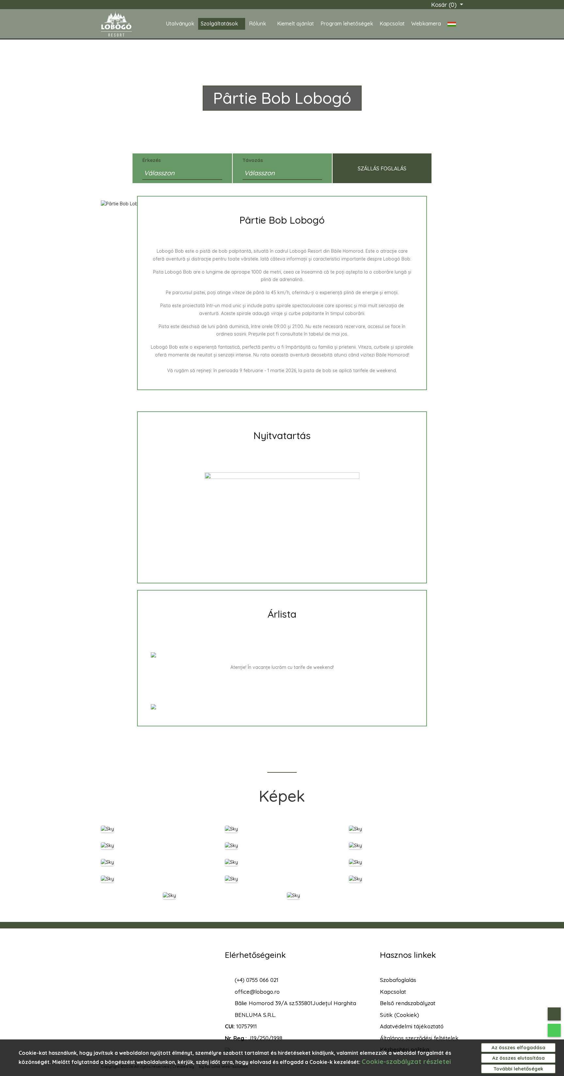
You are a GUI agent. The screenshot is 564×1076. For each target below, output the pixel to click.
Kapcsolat (392, 23)
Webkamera (426, 23)
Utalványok (180, 23)
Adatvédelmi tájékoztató (412, 1026)
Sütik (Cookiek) (399, 1014)
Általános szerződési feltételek (419, 1038)
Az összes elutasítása (518, 1058)
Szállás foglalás (382, 168)
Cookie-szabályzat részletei (406, 1061)
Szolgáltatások (219, 23)
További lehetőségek (518, 1069)
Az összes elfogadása (518, 1047)
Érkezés (151, 160)
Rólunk (257, 23)
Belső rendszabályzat (407, 1003)
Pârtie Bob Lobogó (282, 220)
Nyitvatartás (282, 435)
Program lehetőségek (347, 23)
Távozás (253, 160)
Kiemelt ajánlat (295, 23)
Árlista (282, 614)
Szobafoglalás (398, 979)
